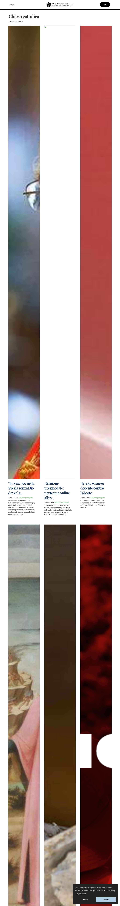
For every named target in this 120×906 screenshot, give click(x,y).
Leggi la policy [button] (81, 893)
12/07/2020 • (13, 498)
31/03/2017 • (85, 498)
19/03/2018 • (49, 502)
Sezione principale (26, 498)
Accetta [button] (106, 900)
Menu (12, 5)
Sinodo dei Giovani (61, 502)
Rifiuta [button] (85, 900)
